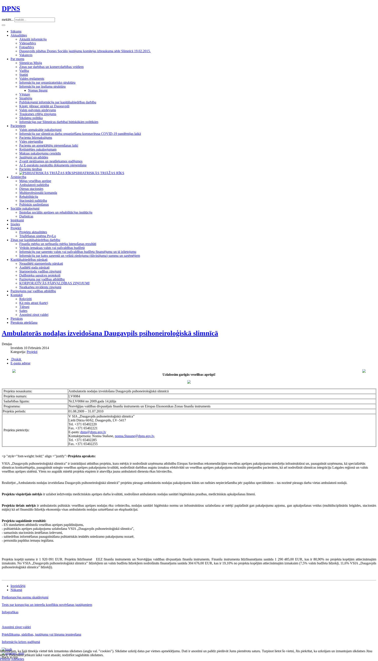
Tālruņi (24, 307)
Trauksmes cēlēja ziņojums (37, 114)
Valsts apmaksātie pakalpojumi (40, 130)
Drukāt (16, 359)
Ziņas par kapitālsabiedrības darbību (35, 240)
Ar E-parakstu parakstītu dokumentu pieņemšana (52, 165)
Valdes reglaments (31, 78)
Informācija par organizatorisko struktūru (47, 82)
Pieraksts (16, 318)
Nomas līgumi (37, 90)
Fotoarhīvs (26, 47)
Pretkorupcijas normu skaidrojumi (25, 597)
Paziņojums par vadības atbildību (42, 279)
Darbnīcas (26, 216)
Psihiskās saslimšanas (34, 204)
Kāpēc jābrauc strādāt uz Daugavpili (44, 106)
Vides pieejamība (31, 141)
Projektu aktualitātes (33, 232)
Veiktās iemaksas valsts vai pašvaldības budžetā (52, 248)
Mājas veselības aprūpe (35, 181)
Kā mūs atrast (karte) (33, 303)
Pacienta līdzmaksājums (35, 137)
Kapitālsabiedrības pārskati (28, 259)
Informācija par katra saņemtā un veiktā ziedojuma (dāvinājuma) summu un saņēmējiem (79, 255)
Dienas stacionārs (31, 189)
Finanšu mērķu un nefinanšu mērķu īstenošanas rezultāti (57, 244)
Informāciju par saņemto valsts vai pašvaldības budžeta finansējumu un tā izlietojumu (77, 252)
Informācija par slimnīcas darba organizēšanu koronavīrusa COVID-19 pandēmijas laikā (80, 134)
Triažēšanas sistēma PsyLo (37, 236)
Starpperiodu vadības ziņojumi (40, 271)
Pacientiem (18, 126)
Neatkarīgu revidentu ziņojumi (40, 287)
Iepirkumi (17, 220)
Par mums (17, 59)
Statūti (23, 75)
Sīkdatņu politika (31, 118)
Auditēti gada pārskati (34, 267)
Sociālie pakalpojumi (24, 208)
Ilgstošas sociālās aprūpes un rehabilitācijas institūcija (55, 212)
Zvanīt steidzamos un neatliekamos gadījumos (50, 161)
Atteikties (17, 659)
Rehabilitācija (28, 196)
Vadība (24, 71)
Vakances (25, 55)
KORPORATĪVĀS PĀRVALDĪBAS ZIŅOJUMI (54, 283)
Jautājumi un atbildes (33, 157)
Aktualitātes (18, 35)
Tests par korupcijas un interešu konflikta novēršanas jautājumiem (47, 605)
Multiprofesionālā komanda (38, 193)
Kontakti (16, 295)
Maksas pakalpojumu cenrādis (40, 153)
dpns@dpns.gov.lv (93, 432)
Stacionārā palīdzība (33, 200)
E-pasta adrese (20, 363)
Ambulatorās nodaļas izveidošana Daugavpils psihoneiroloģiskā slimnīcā (110, 333)
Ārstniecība (18, 177)
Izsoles (15, 224)
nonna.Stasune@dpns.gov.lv (134, 436)
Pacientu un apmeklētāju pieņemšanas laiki (48, 145)
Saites (23, 311)
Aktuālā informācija (33, 39)
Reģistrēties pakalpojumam (37, 149)
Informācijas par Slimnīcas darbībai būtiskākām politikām (58, 122)
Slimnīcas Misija (30, 63)
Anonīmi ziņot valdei (33, 315)
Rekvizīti (25, 299)
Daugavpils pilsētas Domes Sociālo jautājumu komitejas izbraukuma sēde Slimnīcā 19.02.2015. (85, 51)
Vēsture (24, 94)
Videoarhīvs (27, 43)
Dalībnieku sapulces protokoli (39, 275)
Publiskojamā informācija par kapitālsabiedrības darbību (57, 102)
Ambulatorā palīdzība (34, 185)
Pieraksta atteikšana (23, 322)
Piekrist (5, 659)
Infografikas (10, 612)
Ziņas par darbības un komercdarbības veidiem (51, 67)
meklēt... (8, 19)
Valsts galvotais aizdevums (37, 110)
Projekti (15, 228)
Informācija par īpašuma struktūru (42, 86)
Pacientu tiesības (30, 169)
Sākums (15, 31)
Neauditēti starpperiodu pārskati (41, 263)
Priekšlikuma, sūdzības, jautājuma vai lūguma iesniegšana (41, 634)
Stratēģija (25, 98)
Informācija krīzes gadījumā (21, 642)
